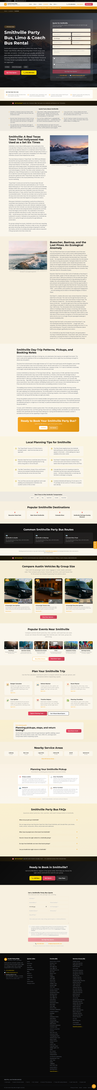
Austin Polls (29, 977)
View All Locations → (78, 1026)
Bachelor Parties (54, 990)
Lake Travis (52, 1060)
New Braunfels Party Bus (78, 999)
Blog (51, 4)
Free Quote (80, 4)
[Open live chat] (94, 1086)
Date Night (52, 978)
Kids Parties (52, 1004)
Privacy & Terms (31, 983)
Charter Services (53, 1041)
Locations (46, 4)
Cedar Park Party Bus (78, 963)
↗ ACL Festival (35, 1082)
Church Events (53, 1053)
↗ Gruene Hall (82, 1082)
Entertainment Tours (54, 1058)
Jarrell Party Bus (76, 994)
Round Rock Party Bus (78, 970)
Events (40, 4)
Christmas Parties (54, 1034)
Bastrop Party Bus (77, 982)
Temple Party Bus (77, 1004)
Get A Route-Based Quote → (58, 713)
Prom (51, 1015)
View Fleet (62, 878)
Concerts (52, 1030)
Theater (52, 1042)
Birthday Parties (53, 994)
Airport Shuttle (53, 1039)
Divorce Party (53, 1007)
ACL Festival (53, 1051)
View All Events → (54, 1071)
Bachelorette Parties (54, 992)
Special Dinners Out (54, 970)
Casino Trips (53, 1044)
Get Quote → (49, 878)
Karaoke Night (53, 985)
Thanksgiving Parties (54, 1035)
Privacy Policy (86, 60)
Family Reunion (53, 1054)
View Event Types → (56, 659)
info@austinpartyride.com (84, 66)
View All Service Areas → (48, 758)
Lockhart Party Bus (77, 979)
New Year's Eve (53, 1032)
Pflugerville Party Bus (78, 964)
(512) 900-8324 (9, 970)
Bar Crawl (52, 971)
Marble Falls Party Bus (78, 1003)
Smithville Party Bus (77, 1013)
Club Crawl (52, 987)
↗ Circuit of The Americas (46, 1082)
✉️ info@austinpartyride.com (20, 1)
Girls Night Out (53, 966)
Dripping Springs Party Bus (79, 980)
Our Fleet (29, 965)
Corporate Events (54, 1046)
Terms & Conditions (61, 62)
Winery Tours (53, 973)
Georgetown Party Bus (78, 973)
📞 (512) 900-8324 (8, 1)
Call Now (43, 427)
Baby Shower (53, 1023)
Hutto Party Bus (76, 985)
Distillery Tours (53, 983)
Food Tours (52, 982)
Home (30, 4)
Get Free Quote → (12, 72)
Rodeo (51, 975)
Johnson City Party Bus (78, 1010)
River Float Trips (53, 1065)
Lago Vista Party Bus (77, 990)
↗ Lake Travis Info (73, 1082)
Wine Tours (52, 964)
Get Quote (53, 428)
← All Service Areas (9, 26)
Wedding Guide (30, 969)
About (80, 1087)
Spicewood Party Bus (78, 1015)
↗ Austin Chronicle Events (18, 1082)
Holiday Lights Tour (54, 1047)
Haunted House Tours (55, 1037)
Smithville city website (51, 551)
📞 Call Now (35, 878)
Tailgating (52, 976)
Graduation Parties (54, 1016)
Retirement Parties (54, 1002)
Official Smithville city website (35, 799)
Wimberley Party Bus (77, 1001)
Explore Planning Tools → (37, 713)
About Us (29, 973)
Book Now (88, 4)
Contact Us (29, 975)
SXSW (51, 1049)
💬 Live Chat (95, 545)
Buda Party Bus (76, 966)
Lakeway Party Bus (77, 987)
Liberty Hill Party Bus (77, 992)
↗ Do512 (28, 1082)
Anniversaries (53, 1001)
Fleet (35, 4)
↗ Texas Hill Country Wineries (60, 1082)
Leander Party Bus (77, 977)
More (55, 4)
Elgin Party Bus (76, 996)
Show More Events (40, 659)
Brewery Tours (53, 963)
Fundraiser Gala (53, 1027)
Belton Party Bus (77, 1006)
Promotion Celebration (55, 1009)
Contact (85, 1087)
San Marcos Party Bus (78, 972)
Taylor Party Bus (76, 984)
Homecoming (53, 1020)
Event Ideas (29, 967)
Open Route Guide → (74, 731)
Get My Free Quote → (71, 71)
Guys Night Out (53, 968)
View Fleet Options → (48, 617)
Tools (28, 979)
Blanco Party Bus (77, 1011)
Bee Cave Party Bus (77, 989)
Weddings (52, 1013)
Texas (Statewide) (77, 1024)
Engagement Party (54, 1021)
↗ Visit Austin (7, 1082)
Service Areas (30, 981)
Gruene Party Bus (77, 1016)
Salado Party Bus (77, 1008)
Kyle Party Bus (76, 975)
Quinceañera (53, 999)
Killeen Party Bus (77, 1020)
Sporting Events (53, 1069)
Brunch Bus (52, 980)
